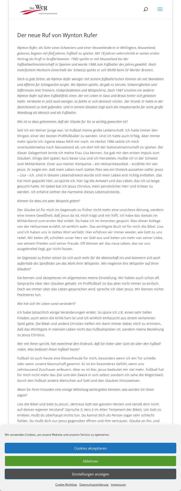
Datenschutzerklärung (94, 485)
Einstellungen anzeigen (90, 474)
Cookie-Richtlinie (66, 485)
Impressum (118, 485)
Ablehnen (90, 461)
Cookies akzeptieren (90, 448)
